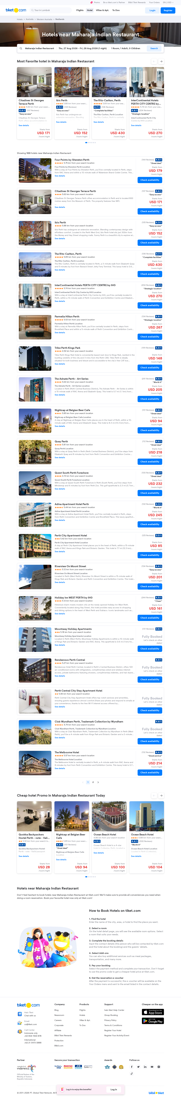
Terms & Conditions (113, 1025)
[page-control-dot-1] (86, 142)
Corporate (58, 1025)
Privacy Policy (110, 1020)
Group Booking (111, 1015)
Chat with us (30, 1015)
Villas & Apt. (84, 1020)
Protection (58, 1040)
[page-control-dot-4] (91, 142)
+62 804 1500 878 (32, 1036)
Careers (58, 1020)
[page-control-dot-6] (95, 142)
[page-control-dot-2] (88, 142)
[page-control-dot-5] (93, 142)
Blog (56, 1010)
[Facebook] (131, 1067)
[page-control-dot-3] (90, 142)
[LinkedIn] (145, 1067)
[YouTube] (152, 1067)
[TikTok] (131, 1073)
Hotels (82, 1015)
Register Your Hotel (112, 1030)
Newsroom (59, 1015)
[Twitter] (138, 1067)
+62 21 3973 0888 (32, 1043)
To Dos (82, 1025)
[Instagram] (159, 1067)
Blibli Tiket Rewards (137, 2)
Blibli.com (58, 1046)
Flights (82, 1010)
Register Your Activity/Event (116, 1035)
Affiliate (57, 1030)
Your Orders (154, 2)
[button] (154, 61)
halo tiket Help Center (114, 1010)
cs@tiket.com (30, 1024)
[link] (152, 10)
